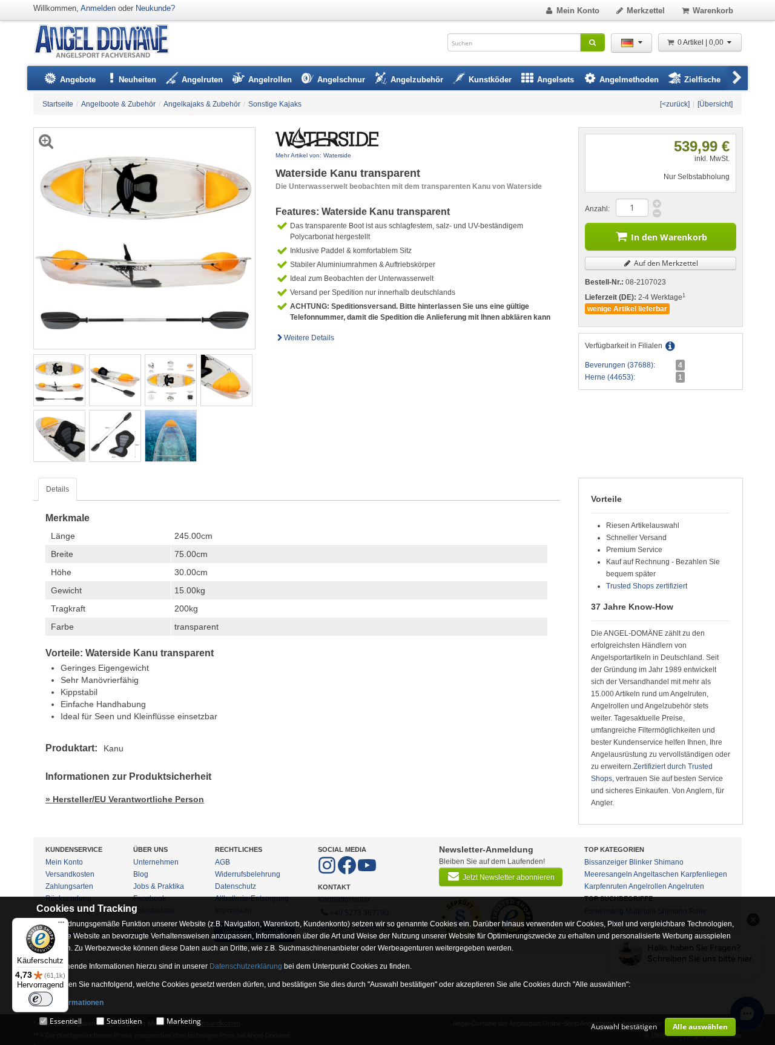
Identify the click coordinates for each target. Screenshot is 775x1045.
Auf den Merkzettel (665, 263)
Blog (140, 874)
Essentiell (66, 1021)
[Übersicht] (715, 104)
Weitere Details (309, 338)
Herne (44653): (610, 377)
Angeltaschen (656, 874)
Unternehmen (156, 862)
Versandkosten (69, 874)
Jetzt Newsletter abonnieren (509, 877)
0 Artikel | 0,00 (701, 42)
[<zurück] (675, 104)
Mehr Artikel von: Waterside (313, 155)
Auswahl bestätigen (624, 1026)
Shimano (669, 862)
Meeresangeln (608, 874)
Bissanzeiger (605, 862)
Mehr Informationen (70, 1002)
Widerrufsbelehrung (247, 874)
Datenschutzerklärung (245, 966)
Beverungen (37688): (620, 365)
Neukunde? (155, 8)
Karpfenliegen (704, 874)
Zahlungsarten (69, 886)
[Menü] (61, 925)
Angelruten (686, 886)
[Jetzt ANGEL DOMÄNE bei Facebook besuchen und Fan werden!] (328, 872)
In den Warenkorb (669, 237)
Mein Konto (577, 10)
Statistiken (124, 1021)
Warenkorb (713, 10)
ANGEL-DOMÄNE (107, 42)
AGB (222, 862)
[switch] (40, 999)
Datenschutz (235, 886)
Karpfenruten (605, 886)
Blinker (640, 862)
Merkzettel (646, 10)
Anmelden (98, 8)
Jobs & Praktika (158, 886)
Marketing (184, 1021)
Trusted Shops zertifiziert (646, 586)
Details (57, 489)
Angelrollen (647, 886)
